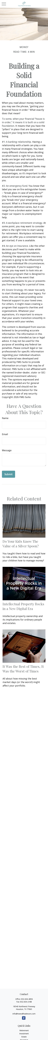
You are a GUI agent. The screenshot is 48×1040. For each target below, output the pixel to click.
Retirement (24, 1030)
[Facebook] (23, 1018)
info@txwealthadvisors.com (24, 1013)
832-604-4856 (27, 999)
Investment (24, 1033)
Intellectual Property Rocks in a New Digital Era (23, 606)
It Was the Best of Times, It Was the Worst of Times (23, 668)
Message (7, 450)
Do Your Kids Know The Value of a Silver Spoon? (21, 543)
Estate (24, 1036)
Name (5, 418)
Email (5, 434)
